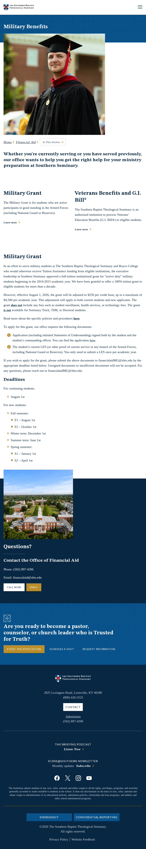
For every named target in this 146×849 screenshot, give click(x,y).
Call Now (14, 587)
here (92, 340)
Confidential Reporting (97, 817)
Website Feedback (83, 839)
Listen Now (72, 749)
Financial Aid (26, 142)
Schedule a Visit (62, 649)
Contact (73, 707)
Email (34, 587)
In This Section (51, 142)
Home (8, 142)
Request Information (99, 649)
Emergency (49, 817)
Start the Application (24, 649)
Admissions (73, 716)
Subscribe (83, 766)
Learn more (10, 222)
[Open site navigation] (140, 7)
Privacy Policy (58, 839)
